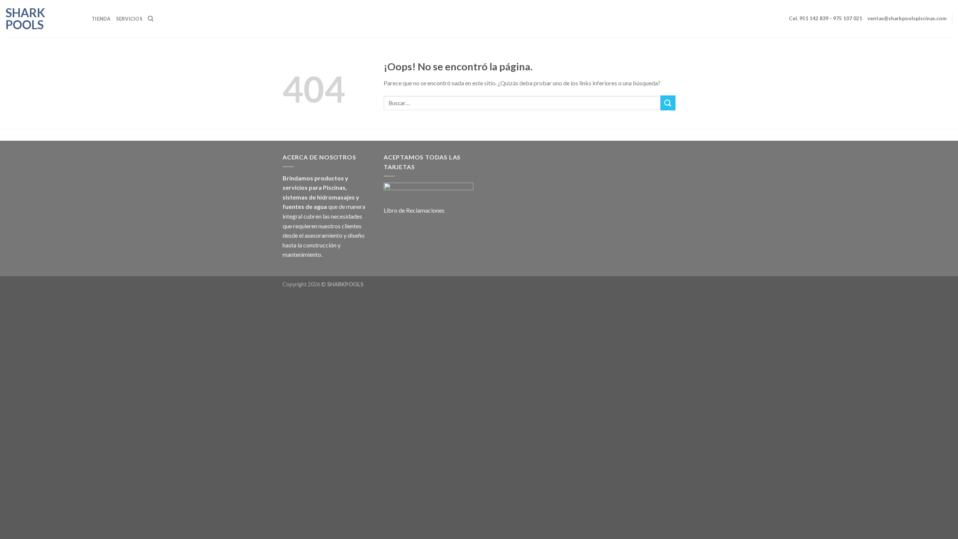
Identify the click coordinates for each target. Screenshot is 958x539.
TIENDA (101, 19)
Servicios (129, 19)
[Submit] (667, 102)
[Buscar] (150, 19)
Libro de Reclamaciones (414, 210)
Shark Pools (25, 19)
